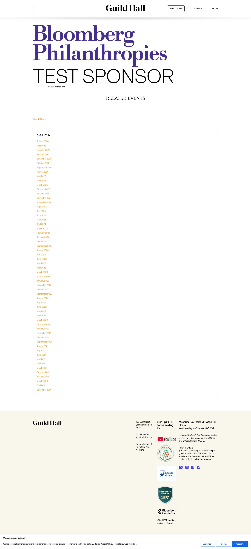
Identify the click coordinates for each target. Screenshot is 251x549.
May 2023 (41, 263)
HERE (169, 422)
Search (198, 8)
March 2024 (42, 228)
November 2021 (44, 333)
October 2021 (43, 337)
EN (213, 8)
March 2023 (42, 272)
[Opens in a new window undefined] (181, 467)
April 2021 (41, 363)
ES (217, 8)
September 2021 (44, 342)
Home (50, 87)
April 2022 (41, 315)
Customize (207, 544)
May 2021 (41, 359)
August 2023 (43, 250)
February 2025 (43, 189)
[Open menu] (35, 8)
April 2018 (41, 385)
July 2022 (41, 302)
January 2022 (43, 328)
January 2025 (43, 193)
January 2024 (43, 237)
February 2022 (43, 324)
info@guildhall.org (144, 437)
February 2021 (43, 372)
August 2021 (42, 346)
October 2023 (43, 241)
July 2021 (41, 350)
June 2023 (42, 259)
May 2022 (41, 311)
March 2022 (42, 320)
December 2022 (44, 285)
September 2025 (44, 167)
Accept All (240, 544)
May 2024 (41, 220)
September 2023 (44, 246)
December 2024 (44, 198)
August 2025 (43, 172)
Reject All (223, 544)
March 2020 (42, 381)
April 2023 (41, 268)
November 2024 (44, 202)
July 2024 (41, 211)
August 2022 (43, 298)
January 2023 (43, 281)
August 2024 (43, 206)
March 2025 (42, 185)
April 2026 (41, 145)
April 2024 (41, 224)
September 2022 (44, 294)
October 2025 (43, 163)
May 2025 (41, 176)
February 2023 (43, 276)
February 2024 (43, 233)
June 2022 (42, 307)
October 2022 (43, 289)
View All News (39, 119)
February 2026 (43, 150)
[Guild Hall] (125, 10)
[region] (125, 541)
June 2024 (42, 215)
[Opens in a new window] (166, 443)
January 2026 (43, 154)
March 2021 (42, 368)
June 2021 (41, 355)
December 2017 (44, 390)
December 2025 (44, 159)
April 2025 (41, 180)
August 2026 (43, 141)
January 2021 (43, 376)
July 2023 (41, 254)
